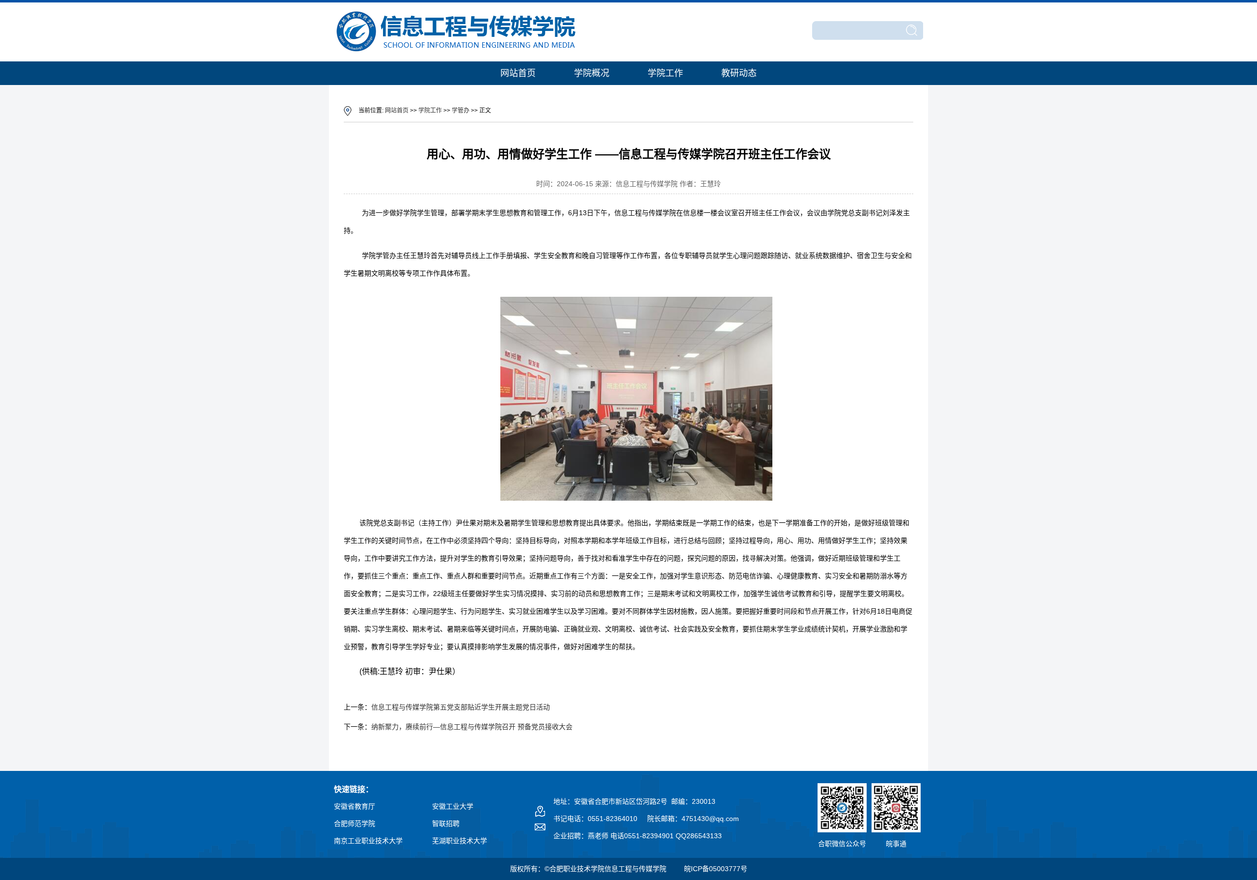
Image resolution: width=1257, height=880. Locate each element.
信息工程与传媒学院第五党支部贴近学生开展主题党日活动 (460, 707)
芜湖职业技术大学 (459, 841)
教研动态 (739, 73)
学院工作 (665, 73)
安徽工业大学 (452, 806)
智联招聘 (446, 823)
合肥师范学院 (354, 823)
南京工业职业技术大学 (368, 841)
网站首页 (518, 73)
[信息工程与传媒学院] (457, 52)
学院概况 (591, 73)
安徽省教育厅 (354, 806)
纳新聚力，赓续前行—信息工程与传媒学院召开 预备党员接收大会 (472, 727)
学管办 (460, 110)
